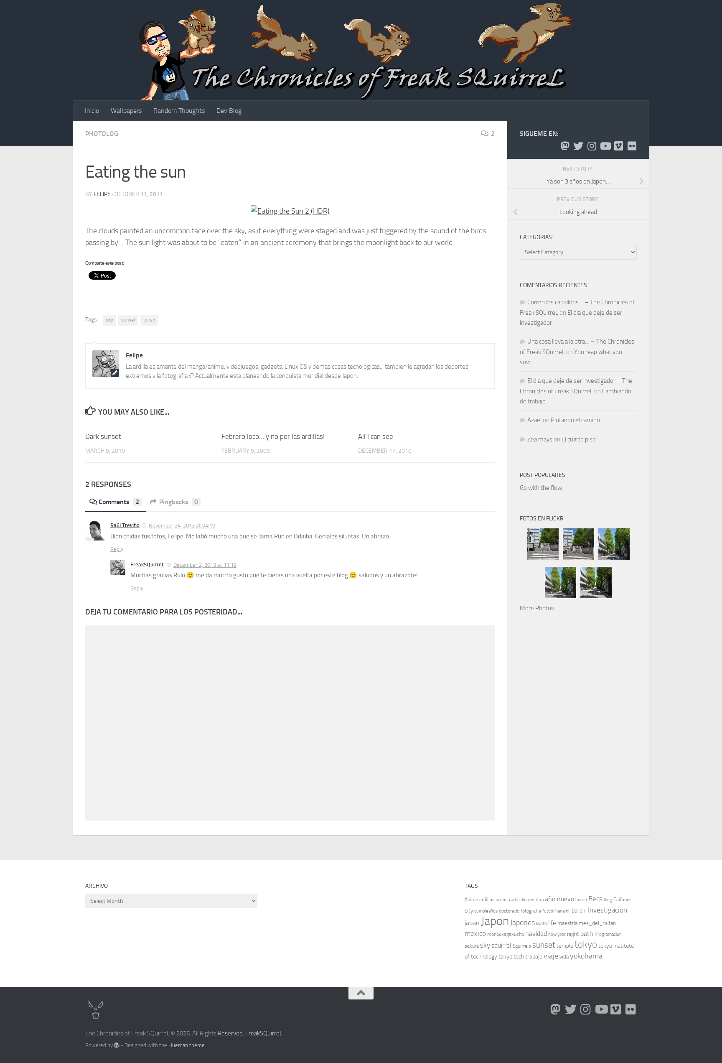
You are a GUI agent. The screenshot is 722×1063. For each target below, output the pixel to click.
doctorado (509, 911)
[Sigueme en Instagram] (592, 146)
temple (565, 946)
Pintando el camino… (578, 420)
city (109, 320)
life (552, 923)
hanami (562, 911)
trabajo (533, 956)
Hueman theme (186, 1045)
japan (472, 923)
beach (581, 899)
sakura (472, 946)
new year (557, 934)
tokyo (149, 320)
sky (485, 945)
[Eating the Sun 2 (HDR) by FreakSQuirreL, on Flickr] (290, 211)
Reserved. (231, 1033)
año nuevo (559, 899)
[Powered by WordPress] (116, 1045)
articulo (518, 899)
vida (564, 956)
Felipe (102, 194)
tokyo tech (511, 956)
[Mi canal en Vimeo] (618, 146)
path (586, 934)
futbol (548, 911)
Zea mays (539, 439)
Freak (252, 1033)
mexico (475, 934)
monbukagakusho (505, 934)
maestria (567, 923)
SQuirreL (271, 1033)
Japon (495, 921)
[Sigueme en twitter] (578, 146)
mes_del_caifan (597, 923)
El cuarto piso (579, 439)
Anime (471, 899)
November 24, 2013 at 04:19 (182, 526)
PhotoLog (101, 134)
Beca (595, 899)
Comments (119, 502)
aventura (535, 899)
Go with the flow (541, 488)
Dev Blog (229, 111)
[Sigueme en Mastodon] (565, 146)
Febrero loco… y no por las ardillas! (273, 436)
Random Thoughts (179, 111)
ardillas (487, 899)
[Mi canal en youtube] (605, 146)
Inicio (92, 111)
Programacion (608, 934)
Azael (534, 420)
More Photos (537, 608)
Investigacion (607, 910)
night (573, 934)
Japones (522, 922)
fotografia (531, 911)
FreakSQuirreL (147, 564)
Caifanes (622, 899)
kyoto (541, 923)
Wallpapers (126, 111)
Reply (116, 549)
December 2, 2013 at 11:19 (204, 565)
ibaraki (578, 910)
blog (608, 899)
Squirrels (522, 946)
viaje (551, 956)
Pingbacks (178, 502)
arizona (503, 899)
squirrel (501, 945)
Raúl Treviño (125, 525)
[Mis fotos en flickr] (632, 146)
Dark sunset (103, 436)
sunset (128, 320)
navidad (536, 934)
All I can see (375, 436)
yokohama (586, 956)
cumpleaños (486, 911)
